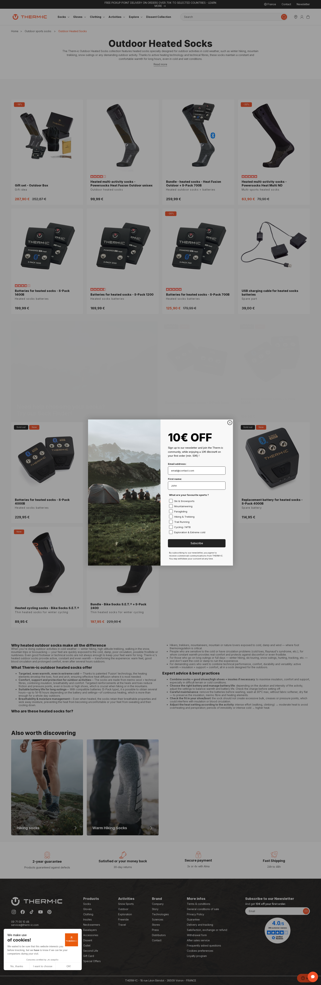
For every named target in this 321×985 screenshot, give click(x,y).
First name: (175, 478)
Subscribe (197, 543)
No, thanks (16, 966)
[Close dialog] (230, 422)
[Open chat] (313, 977)
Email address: (177, 463)
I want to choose (42, 966)
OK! (69, 966)
